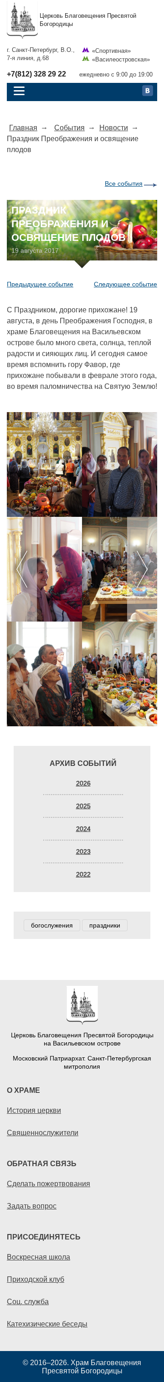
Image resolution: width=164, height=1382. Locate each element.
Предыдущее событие (40, 284)
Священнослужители (42, 1132)
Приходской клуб (35, 1279)
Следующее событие (125, 284)
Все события (124, 183)
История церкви (34, 1110)
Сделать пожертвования (48, 1183)
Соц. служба (28, 1301)
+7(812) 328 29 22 (36, 74)
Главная (23, 127)
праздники (104, 925)
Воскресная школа (38, 1257)
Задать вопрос (31, 1206)
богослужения (52, 925)
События (69, 127)
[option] (82, 569)
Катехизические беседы (47, 1324)
